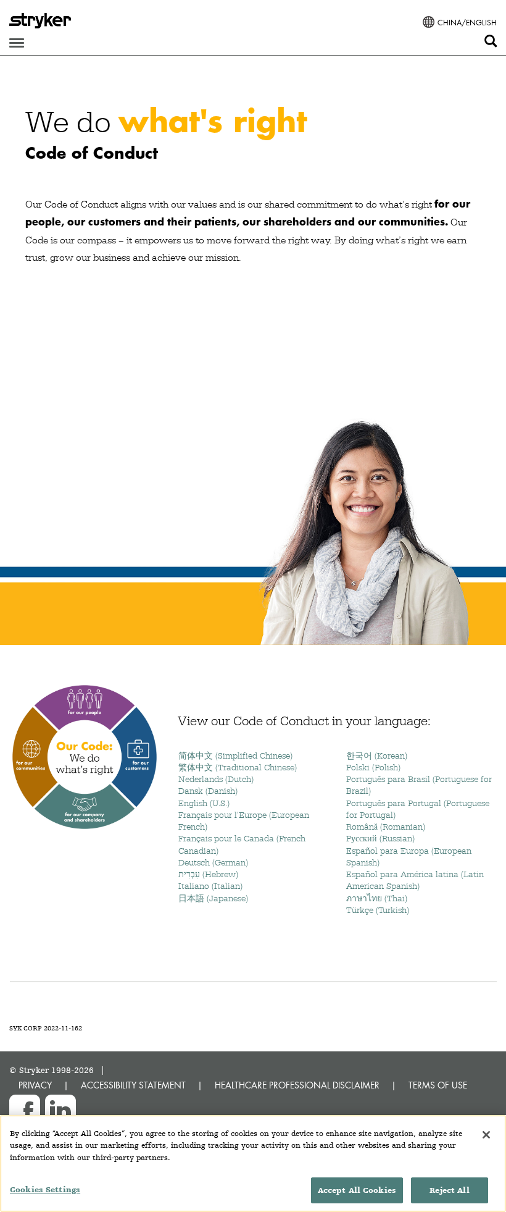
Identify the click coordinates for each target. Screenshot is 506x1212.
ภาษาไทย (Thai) (376, 898)
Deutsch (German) (213, 862)
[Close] (486, 1134)
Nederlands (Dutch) (216, 779)
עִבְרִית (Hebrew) (208, 874)
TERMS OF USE (438, 1085)
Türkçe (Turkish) (377, 910)
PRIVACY (35, 1085)
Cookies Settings (45, 1189)
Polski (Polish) (373, 767)
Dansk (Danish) (208, 791)
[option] (253, 360)
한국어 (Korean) (376, 755)
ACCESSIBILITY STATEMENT (133, 1085)
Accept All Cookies (357, 1190)
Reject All (449, 1190)
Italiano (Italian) (210, 886)
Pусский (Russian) (380, 838)
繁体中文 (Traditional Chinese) (237, 767)
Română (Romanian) (385, 826)
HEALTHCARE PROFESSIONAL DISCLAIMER (297, 1085)
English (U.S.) (204, 803)
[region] (253, 1163)
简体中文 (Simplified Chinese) (235, 755)
